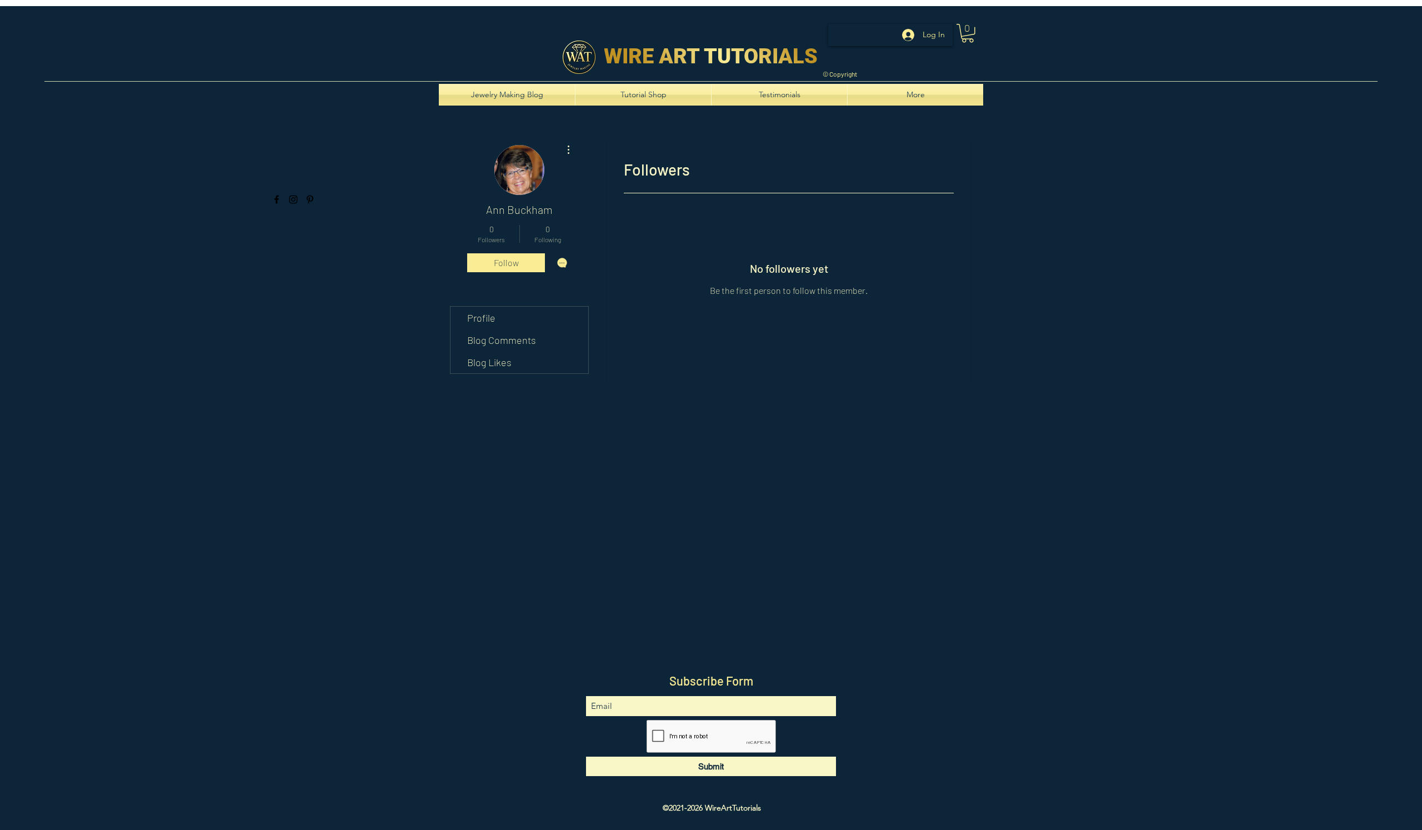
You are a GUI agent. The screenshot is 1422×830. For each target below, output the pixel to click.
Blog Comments (501, 340)
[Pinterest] (310, 199)
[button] (968, 33)
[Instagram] (293, 199)
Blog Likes (489, 362)
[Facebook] (276, 199)
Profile (481, 318)
